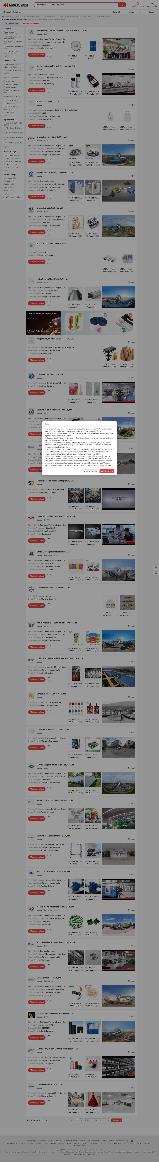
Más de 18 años (107, 471)
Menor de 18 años (90, 471)
